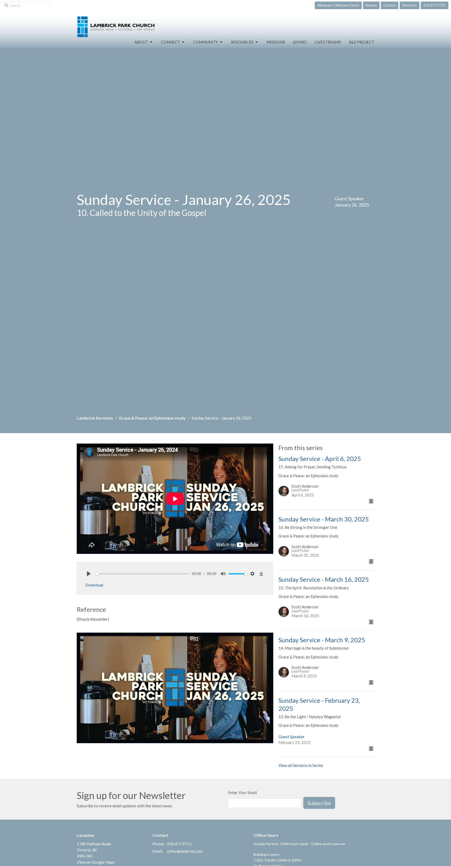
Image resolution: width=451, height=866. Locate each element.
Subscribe (319, 803)
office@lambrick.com (185, 851)
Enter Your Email (242, 792)
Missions (275, 42)
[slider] (142, 573)
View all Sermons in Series (300, 765)
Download (94, 585)
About (141, 42)
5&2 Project (361, 42)
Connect (170, 42)
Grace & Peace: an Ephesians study (152, 417)
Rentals (371, 5)
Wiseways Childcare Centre (338, 5)
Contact (389, 5)
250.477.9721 (434, 5)
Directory (409, 5)
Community (205, 42)
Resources (242, 42)
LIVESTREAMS (327, 42)
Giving (300, 42)
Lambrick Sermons (95, 417)
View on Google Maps (96, 862)
